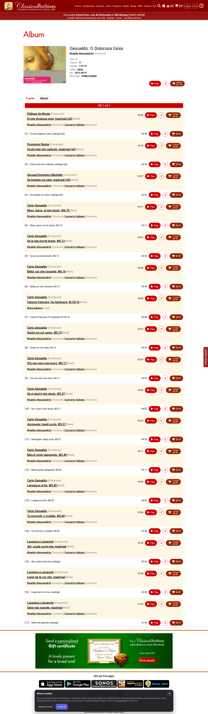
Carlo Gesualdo (37, 205)
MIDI (140, 6)
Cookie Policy (120, 701)
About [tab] (44, 98)
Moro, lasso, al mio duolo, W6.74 (48, 210)
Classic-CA (150, 6)
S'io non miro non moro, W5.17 (47, 363)
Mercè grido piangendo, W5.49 (47, 455)
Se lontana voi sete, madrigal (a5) (48, 180)
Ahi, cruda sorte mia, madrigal (46, 546)
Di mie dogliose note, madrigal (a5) (49, 118)
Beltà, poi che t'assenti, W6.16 (46, 271)
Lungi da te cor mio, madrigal (46, 577)
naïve (80, 69)
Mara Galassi (35, 308)
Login (187, 6)
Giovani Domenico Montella (45, 175)
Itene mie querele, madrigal (44, 607)
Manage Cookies (45, 707)
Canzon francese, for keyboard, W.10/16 (53, 302)
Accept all (62, 707)
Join (195, 6)
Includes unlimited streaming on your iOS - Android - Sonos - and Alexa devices (104, 18)
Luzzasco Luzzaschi (40, 541)
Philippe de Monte (38, 113)
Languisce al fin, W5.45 (42, 485)
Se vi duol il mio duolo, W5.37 (46, 393)
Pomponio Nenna (38, 144)
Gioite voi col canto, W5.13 (44, 332)
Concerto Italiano (74, 124)
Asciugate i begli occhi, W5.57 (46, 424)
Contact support (205, 357)
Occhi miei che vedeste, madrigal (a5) (51, 149)
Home (78, 6)
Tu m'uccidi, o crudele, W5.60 (46, 516)
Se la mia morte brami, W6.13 (46, 241)
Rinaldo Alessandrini (82, 53)
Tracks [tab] (30, 98)
